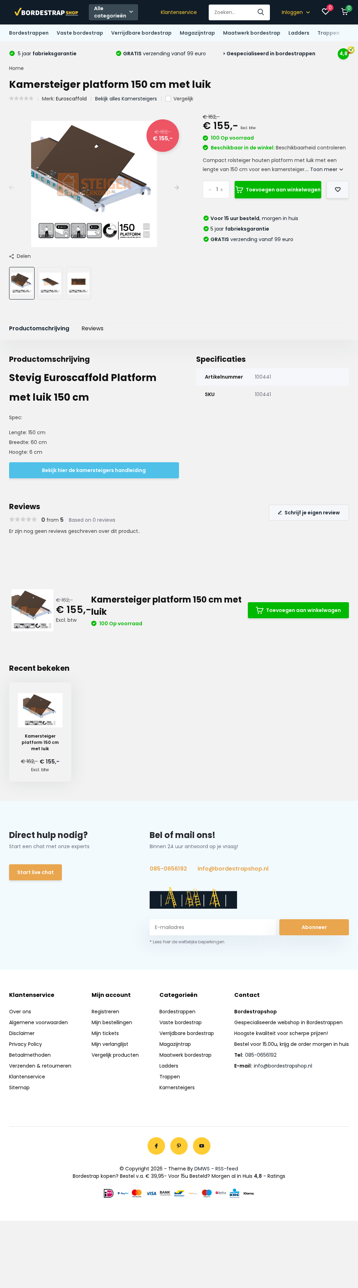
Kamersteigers (177, 1087)
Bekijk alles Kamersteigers (126, 98)
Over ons (20, 1011)
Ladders (298, 32)
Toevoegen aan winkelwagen (283, 189)
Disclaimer (22, 1033)
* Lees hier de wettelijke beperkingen (187, 942)
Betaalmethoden (30, 1054)
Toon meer (324, 169)
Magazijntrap (197, 32)
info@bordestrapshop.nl (233, 869)
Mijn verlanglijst (110, 1044)
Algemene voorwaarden (38, 1022)
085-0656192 (168, 869)
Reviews (92, 328)
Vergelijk (183, 98)
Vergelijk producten (115, 1054)
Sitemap (19, 1087)
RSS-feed (226, 1168)
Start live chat (35, 872)
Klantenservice (179, 12)
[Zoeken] (261, 12)
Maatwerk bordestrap (251, 32)
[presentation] (11, 187)
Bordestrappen (29, 32)
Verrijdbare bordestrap (141, 32)
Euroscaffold (71, 98)
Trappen (328, 32)
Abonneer (314, 927)
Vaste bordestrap (80, 32)
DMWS (202, 1168)
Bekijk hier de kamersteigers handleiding (94, 470)
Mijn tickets (105, 1033)
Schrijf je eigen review (312, 512)
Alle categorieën (110, 12)
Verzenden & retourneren (40, 1065)
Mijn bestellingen (112, 1022)
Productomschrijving (39, 328)
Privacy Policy (25, 1044)
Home (16, 68)
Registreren (105, 1011)
